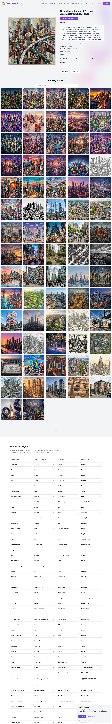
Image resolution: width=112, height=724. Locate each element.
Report (75, 48)
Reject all (90, 716)
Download (75, 71)
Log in (99, 3)
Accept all (82, 716)
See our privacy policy (84, 720)
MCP (82, 3)
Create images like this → (69, 18)
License (62, 65)
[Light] (95, 3)
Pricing (88, 3)
